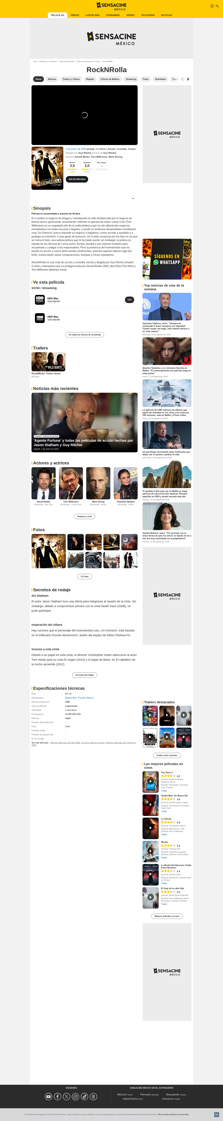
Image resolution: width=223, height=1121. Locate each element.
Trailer (164, 791)
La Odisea (166, 819)
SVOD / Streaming (44, 288)
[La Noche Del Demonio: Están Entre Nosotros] (151, 875)
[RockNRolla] (47, 168)
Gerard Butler (82, 156)
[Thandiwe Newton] (126, 483)
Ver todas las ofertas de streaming (85, 335)
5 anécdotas (71, 710)
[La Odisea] (151, 828)
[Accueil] (111, 6)
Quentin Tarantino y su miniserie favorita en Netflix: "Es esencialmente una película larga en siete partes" (167, 371)
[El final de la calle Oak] (151, 898)
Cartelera (93, 15)
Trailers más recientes (167, 755)
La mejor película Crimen (93, 743)
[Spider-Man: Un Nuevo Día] (151, 805)
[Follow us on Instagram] (76, 1096)
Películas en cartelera (48, 61)
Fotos (39, 529)
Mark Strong (115, 156)
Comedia (122, 149)
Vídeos (75, 15)
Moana (164, 842)
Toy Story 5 (167, 772)
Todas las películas (66, 61)
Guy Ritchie (84, 153)
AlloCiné (121, 1094)
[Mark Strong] (98, 483)
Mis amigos (101, 162)
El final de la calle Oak (172, 888)
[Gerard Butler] (44, 483)
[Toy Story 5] (151, 782)
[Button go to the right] (188, 79)
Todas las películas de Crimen (88, 61)
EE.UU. (68, 694)
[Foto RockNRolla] (49, 551)
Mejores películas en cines (167, 916)
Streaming (113, 15)
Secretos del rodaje (85, 675)
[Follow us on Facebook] (58, 1096)
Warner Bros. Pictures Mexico (79, 698)
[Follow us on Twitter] (67, 1096)
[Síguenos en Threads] (94, 1096)
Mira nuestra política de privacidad (173, 1114)
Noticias (166, 15)
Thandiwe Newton (126, 501)
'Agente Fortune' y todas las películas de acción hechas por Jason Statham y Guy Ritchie (83, 442)
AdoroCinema (130, 1098)
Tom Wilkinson (99, 156)
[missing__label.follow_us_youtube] (49, 1096)
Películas (57, 15)
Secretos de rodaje (52, 589)
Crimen (132, 149)
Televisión (148, 15)
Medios (72, 162)
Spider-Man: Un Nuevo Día (174, 795)
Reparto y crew (85, 516)
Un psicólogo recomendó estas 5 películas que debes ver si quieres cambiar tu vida (166, 453)
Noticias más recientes (55, 388)
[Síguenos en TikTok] (85, 1096)
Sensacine (167, 1098)
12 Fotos (85, 576)
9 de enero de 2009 (76, 149)
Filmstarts (145, 1094)
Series (130, 15)
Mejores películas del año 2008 (65, 743)
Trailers (40, 348)
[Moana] (151, 851)
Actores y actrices (51, 462)
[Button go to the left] (182, 79)
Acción (112, 149)
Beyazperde (172, 1094)
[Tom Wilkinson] (71, 483)
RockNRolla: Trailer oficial (46, 373)
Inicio (35, 61)
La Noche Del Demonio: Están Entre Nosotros (176, 866)
